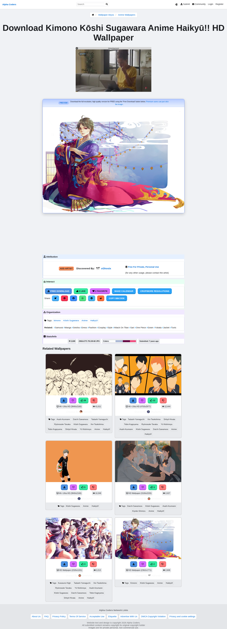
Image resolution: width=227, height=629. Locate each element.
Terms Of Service (77, 616)
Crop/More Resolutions (154, 291)
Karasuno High (64, 583)
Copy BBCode (117, 298)
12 (153, 400)
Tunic (173, 327)
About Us (36, 616)
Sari (132, 327)
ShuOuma (156, 411)
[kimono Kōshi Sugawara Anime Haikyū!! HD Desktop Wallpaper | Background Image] (148, 558)
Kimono (133, 583)
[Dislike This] (162, 564)
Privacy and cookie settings (182, 616)
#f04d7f (133, 341)
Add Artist (66, 268)
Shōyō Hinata (71, 429)
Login (210, 4)
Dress (84, 327)
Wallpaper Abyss (106, 15)
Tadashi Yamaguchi (99, 419)
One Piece (140, 327)
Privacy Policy (59, 616)
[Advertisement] (113, 233)
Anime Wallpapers (126, 15)
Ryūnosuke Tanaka (62, 424)
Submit (186, 4)
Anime (85, 320)
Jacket (166, 327)
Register (219, 4)
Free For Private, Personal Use (143, 267)
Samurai (58, 327)
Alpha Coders (9, 4)
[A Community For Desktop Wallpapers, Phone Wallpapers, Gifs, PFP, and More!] (93, 15)
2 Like (81, 291)
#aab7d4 (119, 341)
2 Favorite (101, 291)
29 (84, 400)
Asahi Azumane (63, 419)
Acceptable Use (96, 616)
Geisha (76, 327)
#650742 (126, 341)
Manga (67, 327)
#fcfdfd (112, 341)
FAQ (46, 616)
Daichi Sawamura (80, 419)
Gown (150, 327)
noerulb (87, 411)
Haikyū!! (94, 320)
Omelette (156, 498)
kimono (57, 320)
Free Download (59, 291)
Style (109, 327)
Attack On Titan (121, 327)
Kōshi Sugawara (71, 320)
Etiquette (112, 616)
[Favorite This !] (142, 564)
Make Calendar (123, 291)
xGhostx (106, 268)
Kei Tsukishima (97, 424)
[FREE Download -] (133, 564)
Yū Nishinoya (85, 429)
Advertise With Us (128, 616)
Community (200, 4)
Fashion (92, 327)
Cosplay (101, 327)
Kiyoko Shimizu (138, 511)
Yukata (158, 327)
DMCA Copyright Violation (153, 616)
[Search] (107, 4)
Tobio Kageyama (55, 429)
